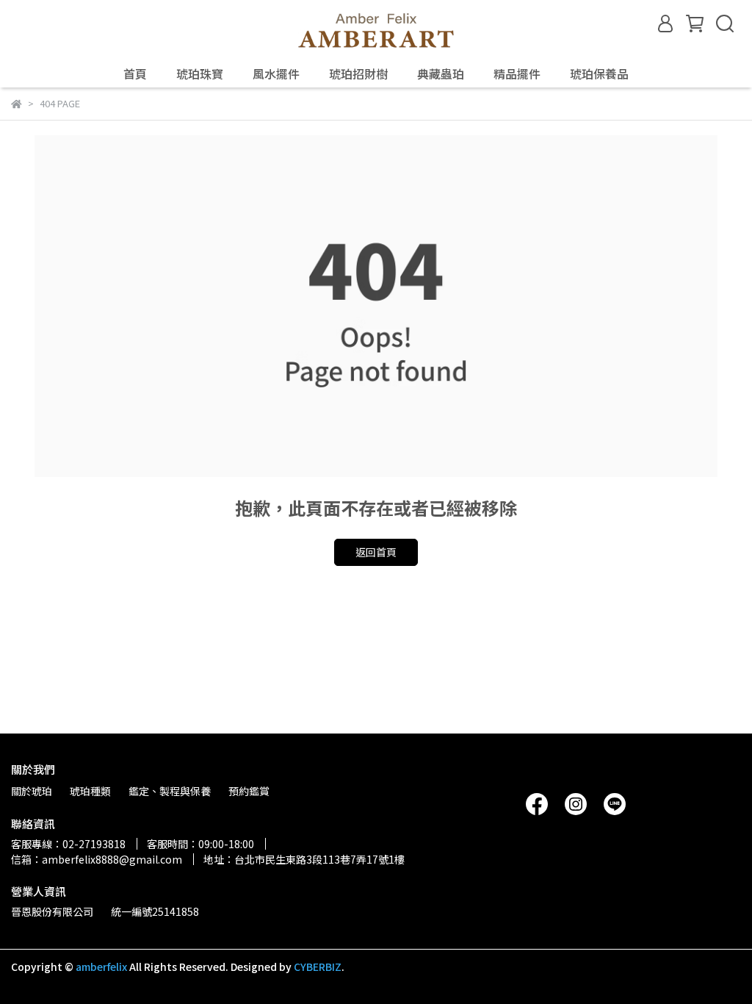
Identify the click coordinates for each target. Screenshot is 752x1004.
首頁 (135, 73)
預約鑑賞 (249, 791)
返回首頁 (376, 552)
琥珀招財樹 (358, 73)
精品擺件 (517, 73)
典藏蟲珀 (440, 73)
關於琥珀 (31, 791)
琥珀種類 (90, 791)
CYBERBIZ (317, 966)
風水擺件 (276, 73)
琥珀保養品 (599, 73)
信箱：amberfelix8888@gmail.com (96, 859)
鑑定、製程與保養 (170, 791)
